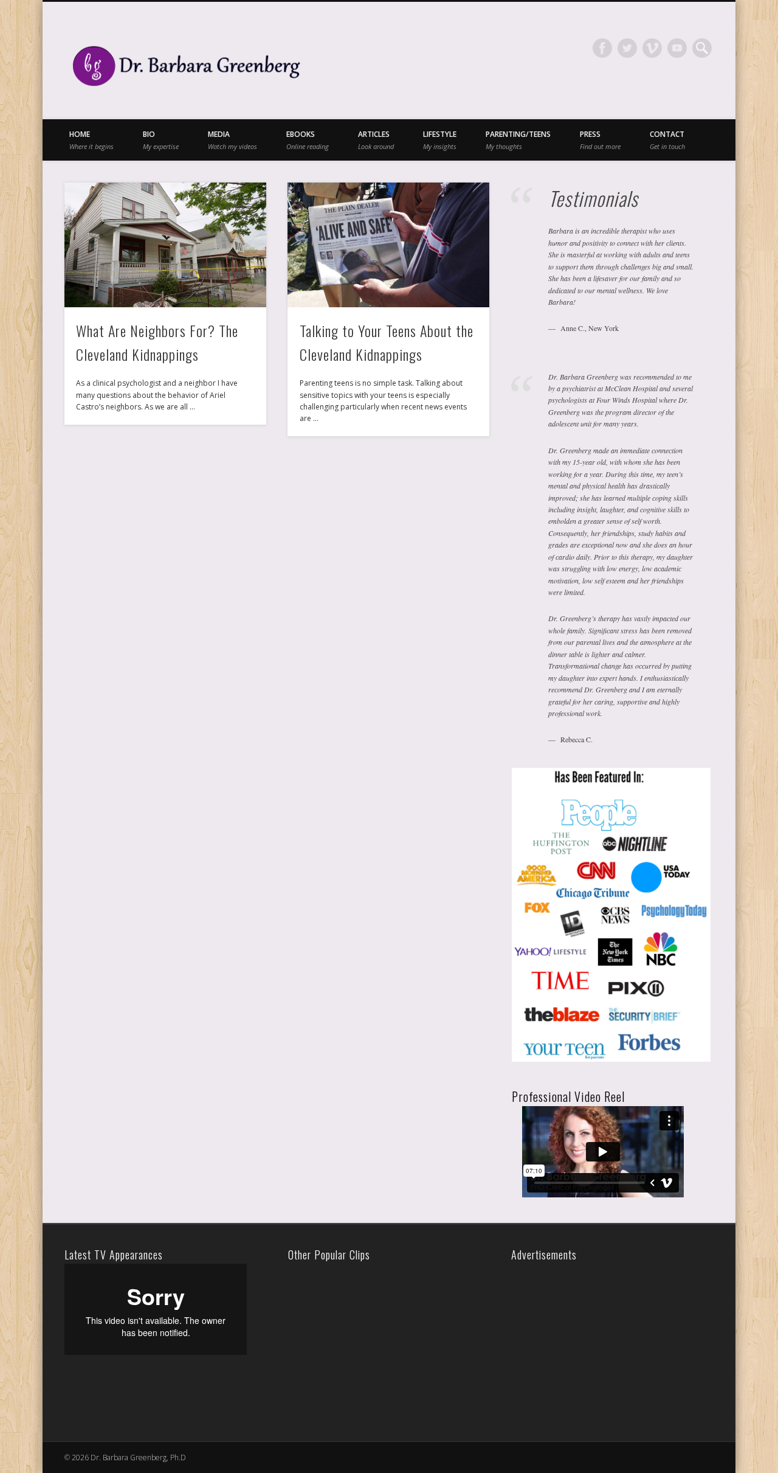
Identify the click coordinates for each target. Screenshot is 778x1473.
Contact (667, 139)
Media (232, 139)
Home (91, 139)
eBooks (307, 139)
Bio (161, 139)
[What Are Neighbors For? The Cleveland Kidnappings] (165, 245)
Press (600, 139)
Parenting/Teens (518, 139)
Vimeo (652, 48)
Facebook (602, 48)
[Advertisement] (599, 1340)
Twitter (627, 48)
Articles (376, 139)
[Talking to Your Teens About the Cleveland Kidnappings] (388, 245)
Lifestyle (439, 139)
